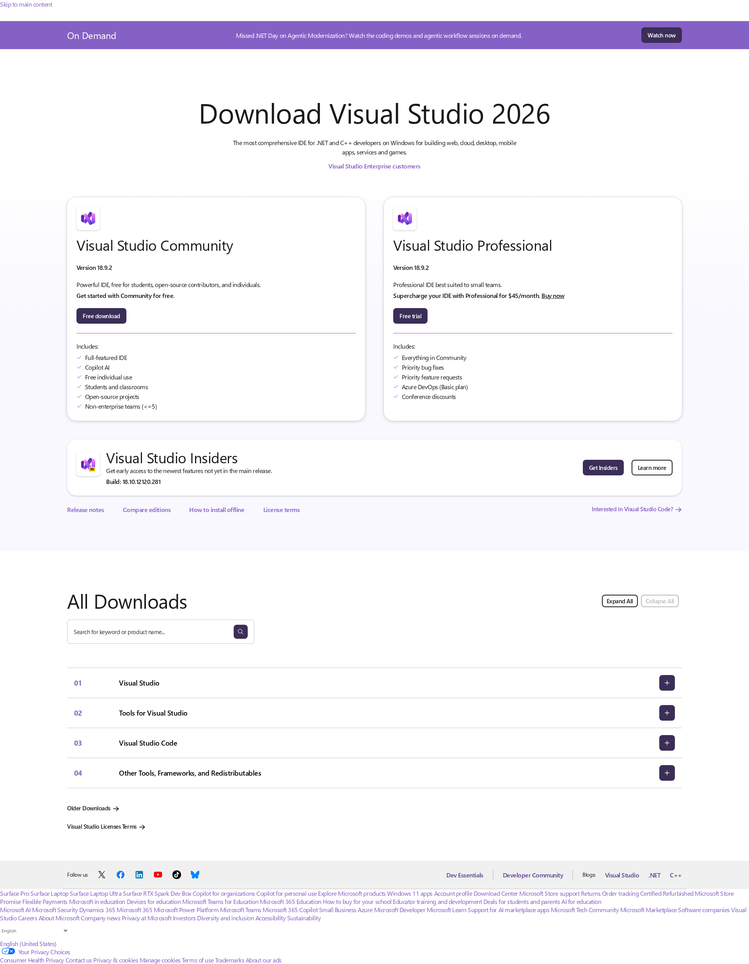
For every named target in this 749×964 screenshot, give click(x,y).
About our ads (264, 960)
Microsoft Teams (240, 910)
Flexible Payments (44, 901)
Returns (591, 893)
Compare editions (146, 509)
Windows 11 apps (410, 893)
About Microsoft (59, 918)
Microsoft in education (97, 901)
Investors (184, 918)
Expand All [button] (620, 601)
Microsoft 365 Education (290, 901)
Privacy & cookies (115, 960)
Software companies (703, 910)
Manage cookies (160, 960)
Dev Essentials (464, 875)
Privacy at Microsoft (146, 918)
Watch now (662, 35)
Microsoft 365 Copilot (290, 910)
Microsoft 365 (134, 910)
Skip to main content (26, 4)
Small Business (338, 910)
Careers (27, 918)
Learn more (652, 467)
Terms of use (197, 960)
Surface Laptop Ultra (95, 893)
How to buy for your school (357, 901)
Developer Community (533, 875)
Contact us (79, 960)
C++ (676, 875)
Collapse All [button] (660, 601)
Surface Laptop (49, 893)
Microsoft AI (15, 910)
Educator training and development (437, 901)
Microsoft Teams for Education (220, 901)
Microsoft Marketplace (648, 910)
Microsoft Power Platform (186, 910)
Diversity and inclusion (225, 918)
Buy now (552, 295)
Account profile (453, 893)
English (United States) (28, 943)
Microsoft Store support (549, 893)
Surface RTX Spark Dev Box (157, 893)
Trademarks (229, 960)
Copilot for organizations (224, 893)
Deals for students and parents (521, 901)
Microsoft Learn (447, 910)
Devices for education (154, 901)
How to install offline (216, 509)
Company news (100, 918)
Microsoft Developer (400, 910)
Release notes (85, 509)
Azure (365, 910)
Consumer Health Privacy (32, 960)
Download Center (496, 893)
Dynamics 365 (97, 910)
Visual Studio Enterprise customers (374, 166)
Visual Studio (622, 875)
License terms (281, 509)
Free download (101, 316)
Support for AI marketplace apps (508, 910)
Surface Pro (14, 893)
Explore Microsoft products (352, 893)
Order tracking (620, 893)
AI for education (581, 901)
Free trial (410, 316)
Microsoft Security (55, 910)
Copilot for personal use (286, 893)
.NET (654, 875)
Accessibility (271, 918)
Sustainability (304, 918)
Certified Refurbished (667, 893)
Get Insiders (603, 467)
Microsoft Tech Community (585, 910)
